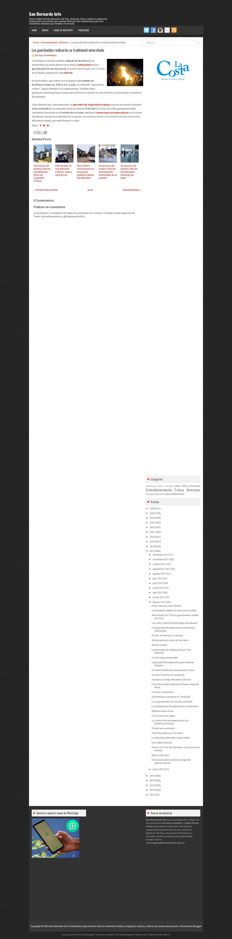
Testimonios (177, 494)
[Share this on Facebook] (40, 125)
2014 (152, 785)
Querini (68, 72)
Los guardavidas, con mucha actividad (172, 701)
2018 (152, 546)
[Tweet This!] (44, 125)
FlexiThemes (78, 935)
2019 (152, 541)
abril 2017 (158, 592)
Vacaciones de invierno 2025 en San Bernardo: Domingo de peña (129, 171)
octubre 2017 (159, 564)
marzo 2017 (159, 597)
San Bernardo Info (45, 14)
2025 (152, 513)
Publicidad (83, 30)
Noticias (63, 42)
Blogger (197, 926)
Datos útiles (181, 486)
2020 (152, 537)
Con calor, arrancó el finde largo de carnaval (174, 623)
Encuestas (194, 486)
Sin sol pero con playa (163, 715)
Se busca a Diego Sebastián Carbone (171, 679)
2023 (152, 522)
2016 (152, 775)
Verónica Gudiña (172, 823)
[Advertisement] (87, 320)
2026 (152, 508)
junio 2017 (158, 583)
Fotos (179, 490)
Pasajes (150, 494)
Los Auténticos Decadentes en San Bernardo (175, 706)
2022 (152, 527)
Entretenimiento (49, 42)
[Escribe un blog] (38, 132)
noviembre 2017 (161, 559)
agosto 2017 (159, 573)
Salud (168, 494)
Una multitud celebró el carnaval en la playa (174, 610)
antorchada (84, 64)
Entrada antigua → (132, 189)
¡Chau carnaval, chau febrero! (167, 605)
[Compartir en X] (42, 132)
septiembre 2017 (161, 569)
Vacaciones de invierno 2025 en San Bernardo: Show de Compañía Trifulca (42, 173)
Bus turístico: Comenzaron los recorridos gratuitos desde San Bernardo (85, 171)
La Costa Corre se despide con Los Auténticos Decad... (170, 722)
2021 (152, 532)
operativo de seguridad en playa (91, 104)
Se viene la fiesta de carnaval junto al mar (173, 670)
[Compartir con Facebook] (45, 132)
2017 (152, 551)
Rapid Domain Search (159, 935)
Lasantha (109, 935)
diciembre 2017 (161, 554)
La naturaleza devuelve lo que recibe (171, 737)
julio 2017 (158, 578)
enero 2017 (158, 769)
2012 (152, 794)
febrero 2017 (159, 602)
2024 (152, 518)
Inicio (90, 189)
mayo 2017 (158, 587)
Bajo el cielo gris (160, 755)
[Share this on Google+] (48, 125)
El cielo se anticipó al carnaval (167, 635)
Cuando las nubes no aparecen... (169, 674)
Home (34, 30)
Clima (160, 486)
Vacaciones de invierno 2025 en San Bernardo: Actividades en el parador (108, 171)
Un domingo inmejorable (165, 657)
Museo (45, 30)
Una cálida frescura (162, 742)
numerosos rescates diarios (112, 112)
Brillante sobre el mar (163, 711)
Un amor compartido (162, 692)
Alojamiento (151, 486)
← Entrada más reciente (45, 189)
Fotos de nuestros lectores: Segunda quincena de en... (171, 761)
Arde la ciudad (159, 645)
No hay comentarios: (46, 55)
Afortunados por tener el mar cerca (170, 640)
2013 (152, 790)
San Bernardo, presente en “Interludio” (171, 696)
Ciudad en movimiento (163, 728)
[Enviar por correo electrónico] (35, 132)
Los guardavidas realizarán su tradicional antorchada (68, 50)
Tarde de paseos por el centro (167, 733)
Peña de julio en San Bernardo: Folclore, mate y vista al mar (63, 170)
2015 (152, 780)
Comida (169, 486)
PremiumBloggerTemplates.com (131, 935)
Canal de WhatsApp (63, 30)
